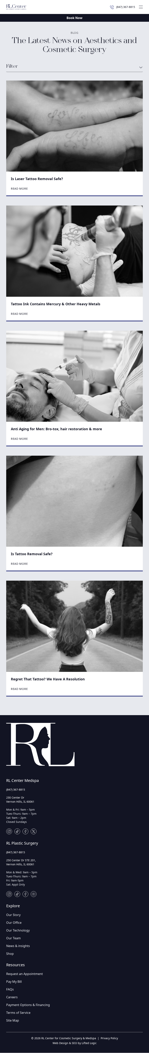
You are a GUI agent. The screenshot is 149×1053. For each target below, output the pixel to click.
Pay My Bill (14, 981)
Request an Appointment (24, 974)
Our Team (13, 938)
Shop (10, 954)
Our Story (13, 915)
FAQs (10, 989)
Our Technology (18, 930)
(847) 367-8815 (15, 789)
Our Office (14, 922)
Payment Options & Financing (28, 1005)
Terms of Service (18, 1012)
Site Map (12, 1020)
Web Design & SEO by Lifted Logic (75, 1043)
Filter (12, 66)
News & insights (18, 946)
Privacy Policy (109, 1038)
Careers (12, 997)
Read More (19, 188)
